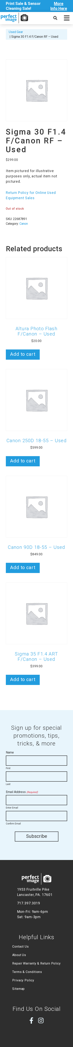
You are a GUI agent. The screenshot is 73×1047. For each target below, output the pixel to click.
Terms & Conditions (27, 972)
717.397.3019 (28, 903)
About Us (19, 955)
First (8, 768)
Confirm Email (13, 823)
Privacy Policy (23, 980)
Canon (23, 224)
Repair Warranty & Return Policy (36, 963)
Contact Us (20, 946)
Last (8, 784)
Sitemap (18, 989)
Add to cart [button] (22, 354)
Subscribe (36, 836)
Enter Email (12, 807)
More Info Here (58, 6)
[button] (66, 18)
